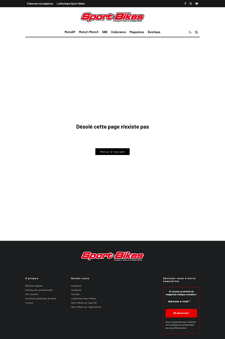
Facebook (76, 290)
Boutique (154, 32)
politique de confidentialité (182, 325)
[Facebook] (185, 3)
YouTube (75, 294)
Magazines (137, 32)
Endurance (118, 32)
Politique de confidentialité (38, 290)
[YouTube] (197, 3)
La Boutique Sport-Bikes (71, 3)
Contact (29, 303)
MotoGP (70, 32)
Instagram (76, 286)
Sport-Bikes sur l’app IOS (84, 303)
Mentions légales (33, 286)
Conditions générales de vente (40, 298)
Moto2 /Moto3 (88, 32)
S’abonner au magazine (40, 3)
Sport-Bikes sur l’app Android (86, 307)
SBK (105, 32)
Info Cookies (31, 294)
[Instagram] (191, 3)
